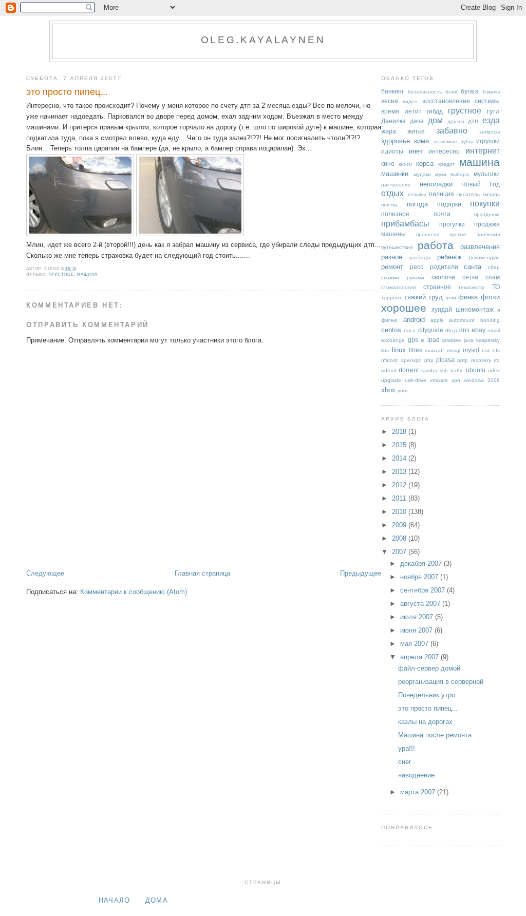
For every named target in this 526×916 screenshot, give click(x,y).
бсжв (451, 91)
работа (436, 245)
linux (399, 350)
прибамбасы (405, 223)
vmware (439, 380)
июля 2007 (417, 617)
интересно (444, 151)
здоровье (395, 141)
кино (387, 163)
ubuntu (475, 370)
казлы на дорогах (425, 722)
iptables (451, 340)
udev (494, 370)
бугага (470, 91)
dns (464, 330)
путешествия (396, 247)
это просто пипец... (67, 92)
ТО (496, 286)
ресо (417, 266)
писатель (468, 194)
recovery (481, 360)
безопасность (425, 91)
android (414, 319)
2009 (400, 525)
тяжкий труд (423, 297)
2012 (400, 485)
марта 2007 (418, 792)
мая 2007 (415, 643)
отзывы (417, 194)
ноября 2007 (420, 577)
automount (462, 320)
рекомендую (484, 257)
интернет (482, 150)
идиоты (392, 151)
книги (405, 164)
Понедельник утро (426, 695)
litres (415, 350)
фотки (490, 297)
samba (429, 370)
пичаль (491, 194)
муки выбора (452, 174)
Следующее (45, 573)
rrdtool (388, 370)
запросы (489, 132)
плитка (389, 204)
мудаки (422, 174)
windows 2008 (482, 380)
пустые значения (474, 234)
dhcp (451, 330)
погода (417, 204)
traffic (456, 370)
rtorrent (409, 370)
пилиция (441, 193)
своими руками (402, 277)
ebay (478, 330)
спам (492, 277)
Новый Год (480, 184)
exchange (393, 340)
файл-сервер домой (429, 668)
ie (423, 340)
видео (410, 101)
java (469, 340)
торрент (391, 297)
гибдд (435, 111)
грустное (61, 274)
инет (416, 151)
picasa (445, 359)
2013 (400, 471)
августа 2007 (421, 603)
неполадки (436, 184)
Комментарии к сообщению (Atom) (133, 592)
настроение (396, 184)
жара (388, 131)
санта (472, 267)
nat (486, 350)
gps (413, 339)
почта (442, 214)
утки (451, 297)
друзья (455, 121)
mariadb (434, 350)
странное (437, 286)
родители (444, 266)
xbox (388, 390)
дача (417, 121)
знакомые (445, 141)
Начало (114, 900)
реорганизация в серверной (440, 681)
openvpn (411, 360)
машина (87, 274)
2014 (400, 458)
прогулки (452, 224)
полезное (395, 214)
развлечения (480, 247)
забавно (451, 130)
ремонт (392, 267)
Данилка (393, 121)
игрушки (488, 141)
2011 (400, 498)
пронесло (428, 234)
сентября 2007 (423, 590)
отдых (392, 193)
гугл (493, 111)
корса (425, 163)
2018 (400, 431)
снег (404, 762)
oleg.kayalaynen (263, 39)
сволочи (443, 277)
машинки (394, 174)
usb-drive (415, 380)
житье (416, 131)
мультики (487, 173)
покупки (485, 203)
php (429, 360)
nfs (496, 350)
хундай (441, 309)
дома (156, 900)
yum (402, 390)
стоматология (398, 287)
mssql (453, 350)
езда (491, 120)
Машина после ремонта (435, 735)
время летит (401, 111)
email (493, 330)
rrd (497, 360)
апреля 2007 (420, 657)
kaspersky (488, 340)
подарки (449, 204)
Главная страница (202, 573)
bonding (490, 320)
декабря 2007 (422, 563)
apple (437, 320)
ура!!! (406, 748)
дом (435, 120)
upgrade (391, 380)
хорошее (403, 308)
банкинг (392, 91)
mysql (471, 350)
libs (385, 350)
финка (468, 297)
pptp (462, 360)
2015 (400, 445)
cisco (410, 330)
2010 (400, 512)
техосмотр (471, 287)
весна (389, 101)
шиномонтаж (475, 309)
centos (391, 330)
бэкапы (491, 91)
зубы (467, 141)
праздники (487, 214)
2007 (400, 552)
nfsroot (389, 360)
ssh (444, 370)
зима (421, 141)
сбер (494, 267)
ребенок (449, 257)
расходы (419, 257)
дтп (473, 121)
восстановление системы (461, 101)
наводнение (416, 775)
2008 (400, 538)
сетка (470, 277)
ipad (433, 339)
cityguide (430, 330)
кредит (446, 164)
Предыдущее (360, 573)
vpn (456, 380)
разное (391, 257)
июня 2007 (417, 630)
